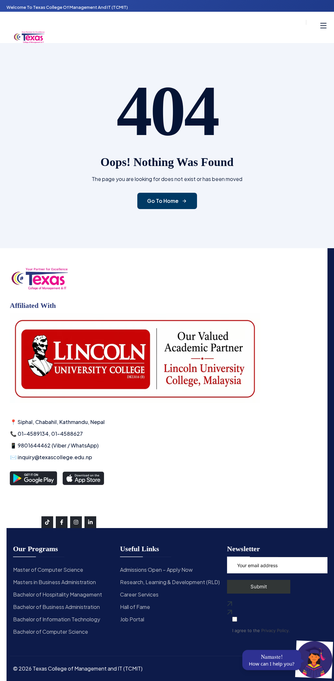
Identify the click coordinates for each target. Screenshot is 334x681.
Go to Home (162, 200)
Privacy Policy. (275, 630)
